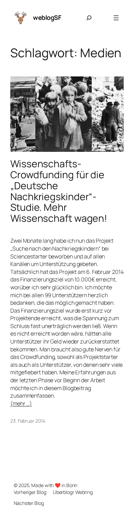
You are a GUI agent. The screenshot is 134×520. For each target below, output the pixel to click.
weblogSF (47, 17)
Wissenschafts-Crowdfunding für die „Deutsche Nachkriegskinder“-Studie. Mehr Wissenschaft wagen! (58, 191)
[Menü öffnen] (116, 18)
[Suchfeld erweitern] (88, 17)
